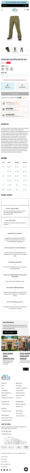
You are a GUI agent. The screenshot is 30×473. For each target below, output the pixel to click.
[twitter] (1, 470)
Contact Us (18, 397)
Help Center (19, 383)
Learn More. (17, 103)
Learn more (24, 97)
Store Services (5, 415)
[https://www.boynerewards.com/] (11, 447)
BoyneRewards (20, 401)
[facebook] (4, 470)
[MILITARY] (11, 69)
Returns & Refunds (20, 395)
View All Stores (8, 332)
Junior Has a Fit (5, 401)
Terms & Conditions (20, 415)
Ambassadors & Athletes (7, 397)
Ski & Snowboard (5, 404)
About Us (3, 383)
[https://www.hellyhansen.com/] (18, 447)
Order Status (19, 385)
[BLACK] (2, 69)
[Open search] (25, 9)
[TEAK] (7, 69)
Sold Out (15, 93)
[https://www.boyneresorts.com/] (4, 447)
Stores (2, 388)
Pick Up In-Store (19, 390)
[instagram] (10, 470)
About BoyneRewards (21, 404)
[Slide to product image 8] (22, 50)
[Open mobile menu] (2, 9)
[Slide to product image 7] (15, 50)
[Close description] (28, 124)
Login (7, 103)
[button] (26, 469)
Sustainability (4, 390)
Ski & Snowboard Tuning (6, 417)
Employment (4, 395)
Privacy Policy (19, 411)
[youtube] (7, 470)
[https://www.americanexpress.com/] (26, 447)
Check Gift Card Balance (21, 388)
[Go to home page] (5, 377)
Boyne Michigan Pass (6, 392)
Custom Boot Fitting (6, 411)
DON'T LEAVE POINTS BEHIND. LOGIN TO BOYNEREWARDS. (15, 2)
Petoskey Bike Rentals (6, 420)
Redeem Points (19, 406)
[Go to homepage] (15, 9)
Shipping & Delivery (20, 392)
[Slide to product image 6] (8, 50)
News (2, 385)
